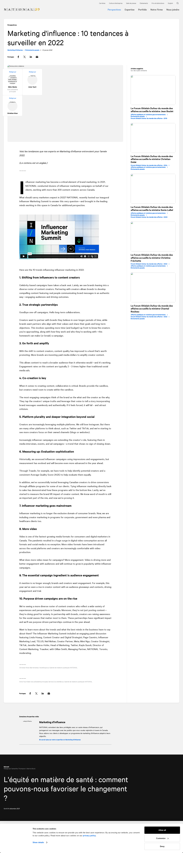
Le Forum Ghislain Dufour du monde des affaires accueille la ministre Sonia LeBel (152, 208)
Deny (162, 846)
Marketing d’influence (52, 722)
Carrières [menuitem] (102, 3)
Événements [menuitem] (144, 3)
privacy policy (89, 835)
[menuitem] (20, 7)
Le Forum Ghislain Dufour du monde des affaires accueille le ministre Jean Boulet (152, 110)
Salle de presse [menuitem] (131, 3)
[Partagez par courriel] (37, 57)
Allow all (162, 830)
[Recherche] (178, 3)
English (170, 3)
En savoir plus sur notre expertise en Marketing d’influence (60, 739)
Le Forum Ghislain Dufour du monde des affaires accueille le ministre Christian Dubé (152, 159)
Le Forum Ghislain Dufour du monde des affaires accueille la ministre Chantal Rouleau (152, 308)
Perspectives (12, 25)
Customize (160, 838)
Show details (38, 842)
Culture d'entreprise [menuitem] (115, 3)
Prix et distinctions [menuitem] (158, 3)
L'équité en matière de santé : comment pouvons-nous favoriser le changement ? (66, 788)
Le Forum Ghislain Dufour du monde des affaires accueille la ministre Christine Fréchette (152, 257)
